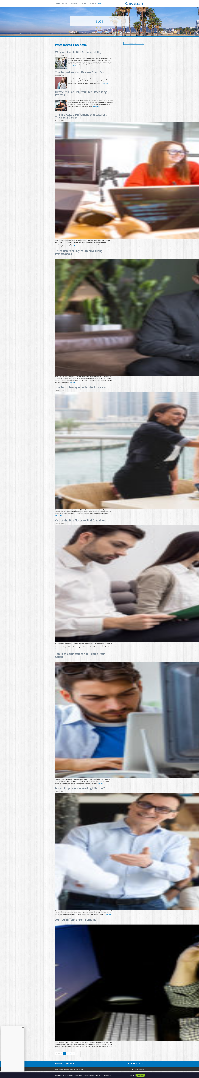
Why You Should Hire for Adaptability (78, 52)
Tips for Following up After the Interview (80, 387)
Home (58, 3)
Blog (99, 3)
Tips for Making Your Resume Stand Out (79, 72)
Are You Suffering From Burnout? (75, 919)
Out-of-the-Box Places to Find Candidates (80, 520)
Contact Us (92, 3)
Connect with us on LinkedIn (134, 1063)
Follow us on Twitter (131, 1063)
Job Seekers (74, 3)
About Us (84, 3)
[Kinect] (134, 3)
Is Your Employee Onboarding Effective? (80, 788)
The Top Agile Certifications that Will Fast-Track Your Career (81, 116)
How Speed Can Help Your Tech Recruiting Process (81, 93)
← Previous (59, 1053)
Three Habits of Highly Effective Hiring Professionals (78, 252)
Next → (72, 1053)
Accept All (140, 1075)
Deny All (132, 1075)
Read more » (76, 65)
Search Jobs (72, 1069)
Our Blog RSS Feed (142, 1063)
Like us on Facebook (128, 1063)
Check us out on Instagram (137, 1063)
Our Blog (139, 1063)
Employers (65, 3)
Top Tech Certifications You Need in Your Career (80, 655)
